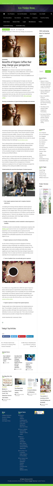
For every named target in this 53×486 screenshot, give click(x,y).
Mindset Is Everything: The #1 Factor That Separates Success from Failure (7, 393)
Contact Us (42, 172)
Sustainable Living (20, 25)
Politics (40, 21)
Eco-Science (18, 17)
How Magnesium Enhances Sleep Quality (19, 390)
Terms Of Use (42, 174)
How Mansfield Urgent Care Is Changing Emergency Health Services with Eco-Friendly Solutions (18, 361)
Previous (41, 201)
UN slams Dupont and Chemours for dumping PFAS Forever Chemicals (8, 344)
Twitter (14, 336)
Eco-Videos (27, 17)
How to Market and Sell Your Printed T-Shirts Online (7, 358)
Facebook (6, 336)
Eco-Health (42, 14)
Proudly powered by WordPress (16, 481)
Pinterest (22, 336)
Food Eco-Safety (45, 17)
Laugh (24, 21)
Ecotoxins (35, 17)
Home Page (42, 170)
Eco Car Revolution (22, 14)
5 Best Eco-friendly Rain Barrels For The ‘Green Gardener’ (45, 202)
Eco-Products (11, 14)
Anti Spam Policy (6, 421)
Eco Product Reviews (45, 190)
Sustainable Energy (8, 25)
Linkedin (30, 336)
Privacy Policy (42, 175)
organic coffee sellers (7, 299)
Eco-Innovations (7, 17)
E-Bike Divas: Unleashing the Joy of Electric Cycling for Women (28, 344)
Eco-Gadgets (33, 14)
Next (49, 201)
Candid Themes (41, 481)
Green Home (6, 21)
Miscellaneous (32, 21)
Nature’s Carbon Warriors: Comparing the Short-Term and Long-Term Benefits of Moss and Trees (46, 84)
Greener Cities (16, 21)
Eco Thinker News (26, 8)
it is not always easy (23, 140)
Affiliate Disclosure (43, 177)
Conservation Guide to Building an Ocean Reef (29, 365)
